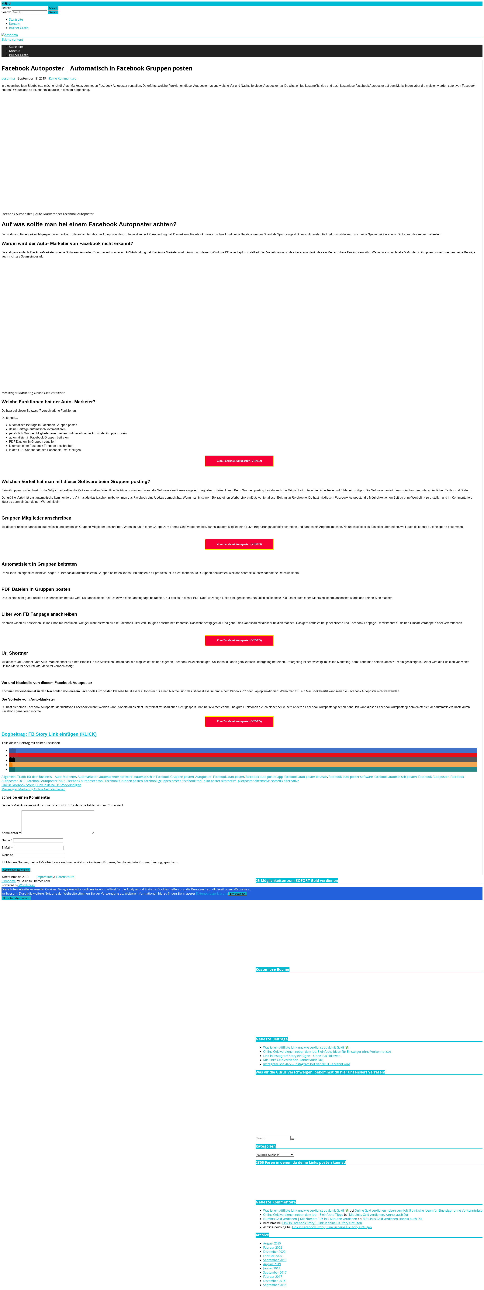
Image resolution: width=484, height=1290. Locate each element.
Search (6, 8)
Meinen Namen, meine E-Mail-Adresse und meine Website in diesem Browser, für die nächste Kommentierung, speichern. (92, 862)
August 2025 (272, 1243)
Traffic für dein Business (34, 777)
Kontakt (14, 24)
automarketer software (116, 777)
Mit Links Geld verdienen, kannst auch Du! (293, 1060)
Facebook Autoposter (433, 777)
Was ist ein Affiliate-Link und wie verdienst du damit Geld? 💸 (306, 1047)
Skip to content (12, 39)
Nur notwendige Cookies (16, 898)
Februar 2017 (272, 1277)
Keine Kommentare (62, 78)
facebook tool (192, 781)
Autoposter (203, 777)
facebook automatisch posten (395, 777)
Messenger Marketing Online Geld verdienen (33, 789)
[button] (12, 751)
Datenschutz (65, 877)
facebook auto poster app (264, 777)
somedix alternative (285, 781)
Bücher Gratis (19, 28)
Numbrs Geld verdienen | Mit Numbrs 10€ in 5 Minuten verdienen (310, 1219)
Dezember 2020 (274, 1252)
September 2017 (274, 1272)
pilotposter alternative (254, 781)
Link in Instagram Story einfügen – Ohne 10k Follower (301, 1056)
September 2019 (274, 1260)
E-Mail (7, 847)
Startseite (16, 19)
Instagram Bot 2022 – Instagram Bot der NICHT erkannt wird (306, 1064)
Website (7, 855)
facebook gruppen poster (162, 781)
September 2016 (274, 1285)
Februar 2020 (272, 1256)
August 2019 (272, 1264)
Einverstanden (237, 893)
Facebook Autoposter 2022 (46, 781)
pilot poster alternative (220, 781)
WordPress (26, 885)
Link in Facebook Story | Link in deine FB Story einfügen (41, 785)
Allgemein (9, 777)
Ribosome (9, 881)
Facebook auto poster (228, 777)
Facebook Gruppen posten (124, 781)
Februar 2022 (272, 1247)
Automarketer (88, 777)
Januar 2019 (271, 1268)
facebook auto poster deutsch (305, 777)
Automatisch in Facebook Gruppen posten (164, 777)
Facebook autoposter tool (85, 781)
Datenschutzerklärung (212, 893)
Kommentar (11, 833)
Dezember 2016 (274, 1281)
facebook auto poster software (351, 777)
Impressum (44, 877)
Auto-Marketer (65, 777)
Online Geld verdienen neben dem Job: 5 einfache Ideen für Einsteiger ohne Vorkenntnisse (327, 1051)
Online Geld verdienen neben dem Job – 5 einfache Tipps (303, 1215)
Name (7, 840)
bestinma (8, 78)
